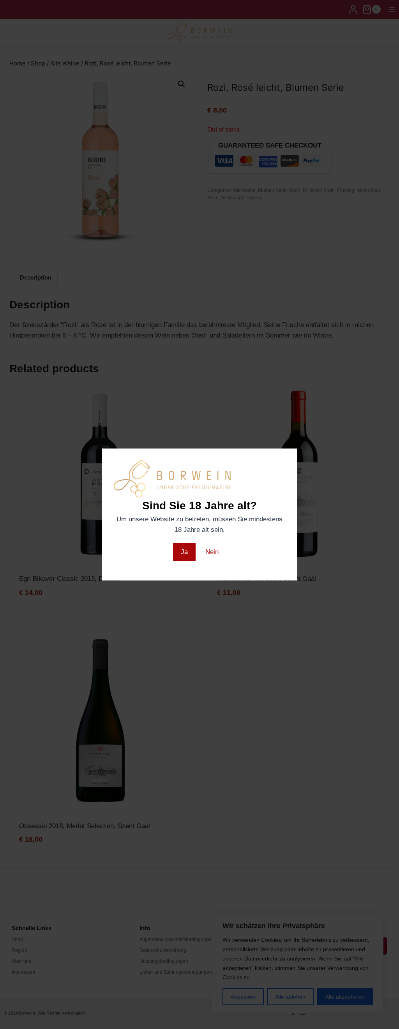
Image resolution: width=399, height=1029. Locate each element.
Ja (184, 552)
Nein (212, 552)
